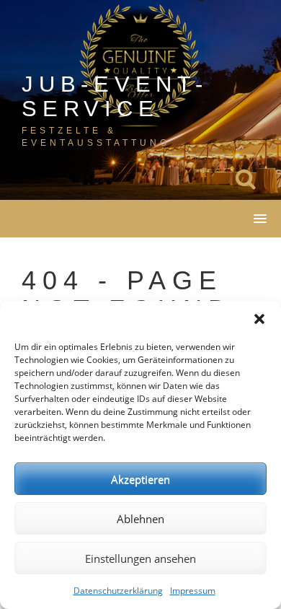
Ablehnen (140, 519)
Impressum (192, 590)
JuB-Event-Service (115, 96)
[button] (259, 319)
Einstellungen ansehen (140, 558)
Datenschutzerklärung (118, 590)
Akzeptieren (140, 479)
